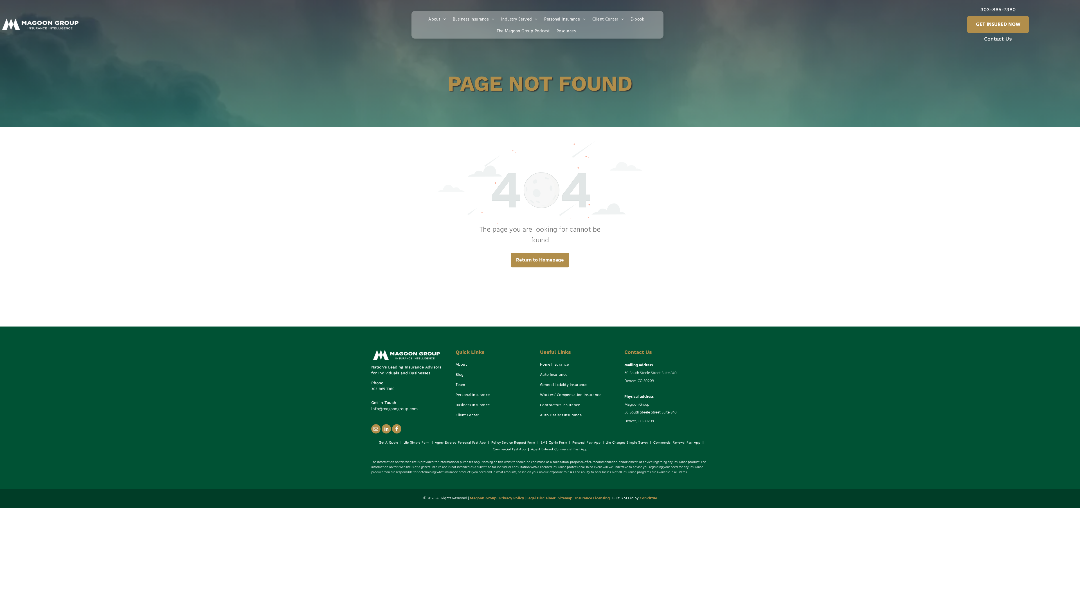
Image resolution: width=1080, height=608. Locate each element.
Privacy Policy (511, 498)
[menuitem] (438, 19)
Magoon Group (483, 498)
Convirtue (648, 498)
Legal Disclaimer (540, 498)
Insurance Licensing (592, 498)
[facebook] (396, 429)
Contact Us (998, 39)
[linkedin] (386, 429)
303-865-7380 (998, 9)
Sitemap (565, 498)
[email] (376, 429)
